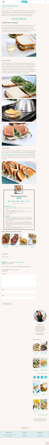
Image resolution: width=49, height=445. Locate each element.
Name (3, 289)
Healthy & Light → (44, 414)
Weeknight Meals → (44, 373)
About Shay (25, 434)
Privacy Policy (40, 434)
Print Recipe (23, 18)
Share (24, 201)
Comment (4, 273)
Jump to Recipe (16, 18)
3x (12, 206)
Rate (29, 201)
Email (19, 201)
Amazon (30, 31)
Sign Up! (4, 434)
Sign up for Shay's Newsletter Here (40, 420)
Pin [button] (14, 201)
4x (14, 206)
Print (10, 201)
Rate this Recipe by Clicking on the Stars (10, 269)
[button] (16, 197)
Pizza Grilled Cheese (31, 154)
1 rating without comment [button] (18, 262)
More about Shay (40, 333)
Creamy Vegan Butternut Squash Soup (10, 154)
